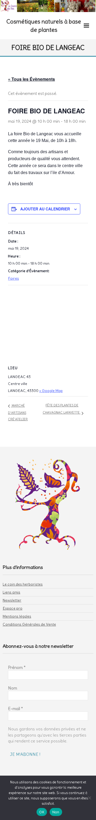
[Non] (89, 797)
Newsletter (12, 600)
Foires (13, 278)
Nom (12, 688)
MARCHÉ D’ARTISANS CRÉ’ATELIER (18, 412)
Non (55, 812)
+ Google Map (51, 390)
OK (41, 812)
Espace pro (12, 608)
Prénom (17, 667)
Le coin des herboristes (23, 584)
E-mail (15, 708)
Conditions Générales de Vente (29, 624)
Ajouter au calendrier (45, 208)
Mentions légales (17, 616)
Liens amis (11, 592)
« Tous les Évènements (31, 79)
